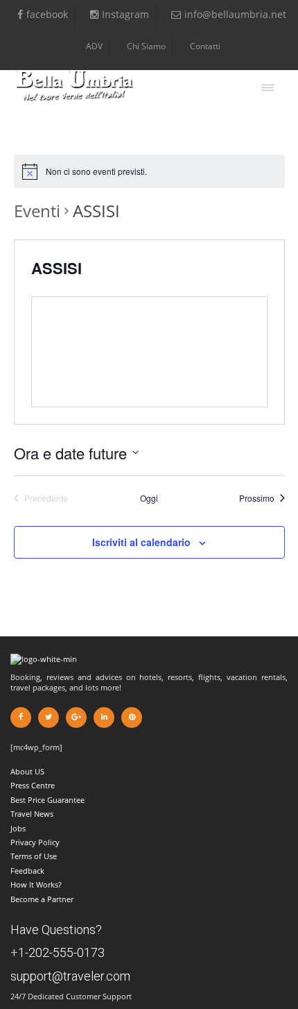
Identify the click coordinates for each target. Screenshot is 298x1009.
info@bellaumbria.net (235, 14)
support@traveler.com (70, 976)
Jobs (18, 828)
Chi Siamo (146, 46)
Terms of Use (33, 856)
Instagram (125, 14)
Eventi (37, 210)
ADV (94, 46)
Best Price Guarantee (47, 800)
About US (27, 771)
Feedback (27, 870)
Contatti (205, 46)
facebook (47, 14)
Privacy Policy (35, 842)
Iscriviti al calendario (141, 542)
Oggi (149, 498)
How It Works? (36, 884)
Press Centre (32, 785)
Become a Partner (41, 899)
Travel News (31, 813)
